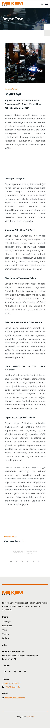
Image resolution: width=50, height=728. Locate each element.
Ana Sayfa (6, 621)
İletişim (5, 638)
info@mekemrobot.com (14, 697)
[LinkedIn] (24, 671)
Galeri (5, 630)
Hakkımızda (7, 625)
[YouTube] (19, 671)
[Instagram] (14, 671)
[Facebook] (4, 671)
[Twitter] (9, 671)
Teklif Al (5, 634)
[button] (11, 561)
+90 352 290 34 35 (12, 687)
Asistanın (30, 716)
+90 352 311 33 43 (12, 683)
